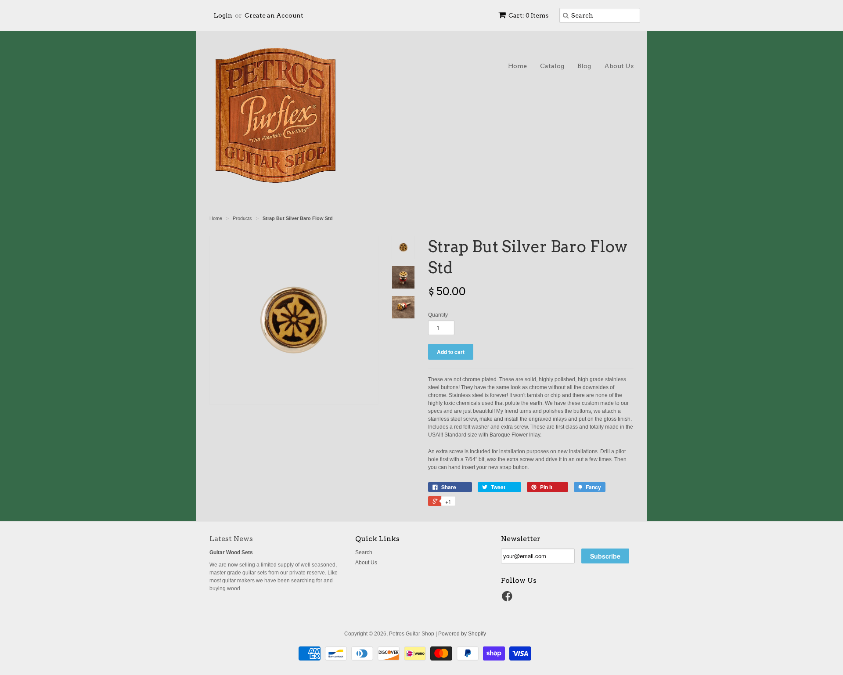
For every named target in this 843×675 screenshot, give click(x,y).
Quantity (438, 315)
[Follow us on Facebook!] (508, 599)
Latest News (231, 538)
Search (363, 552)
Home (517, 65)
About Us (619, 65)
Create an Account (274, 15)
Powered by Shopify (462, 634)
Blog (584, 65)
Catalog (552, 65)
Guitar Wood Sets (231, 552)
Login (223, 15)
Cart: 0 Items (528, 15)
